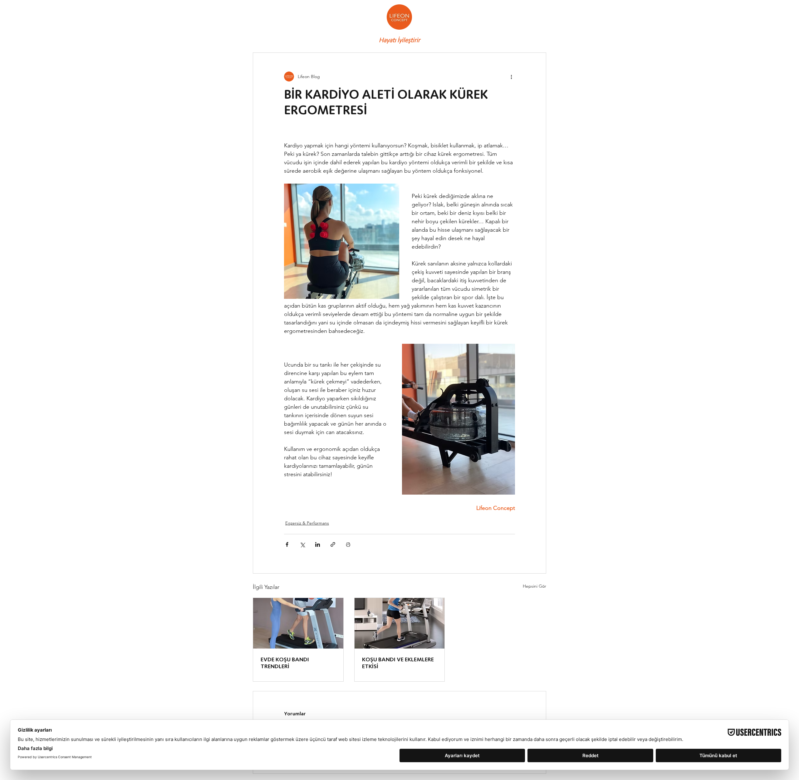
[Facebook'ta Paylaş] (287, 544)
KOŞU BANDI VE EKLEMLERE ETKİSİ (398, 663)
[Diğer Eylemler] (511, 76)
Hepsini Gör (534, 586)
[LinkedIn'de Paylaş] (318, 544)
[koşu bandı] (400, 623)
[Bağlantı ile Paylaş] (333, 544)
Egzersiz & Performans (307, 523)
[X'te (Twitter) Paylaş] (302, 544)
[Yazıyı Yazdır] (348, 544)
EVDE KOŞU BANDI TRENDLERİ (285, 663)
